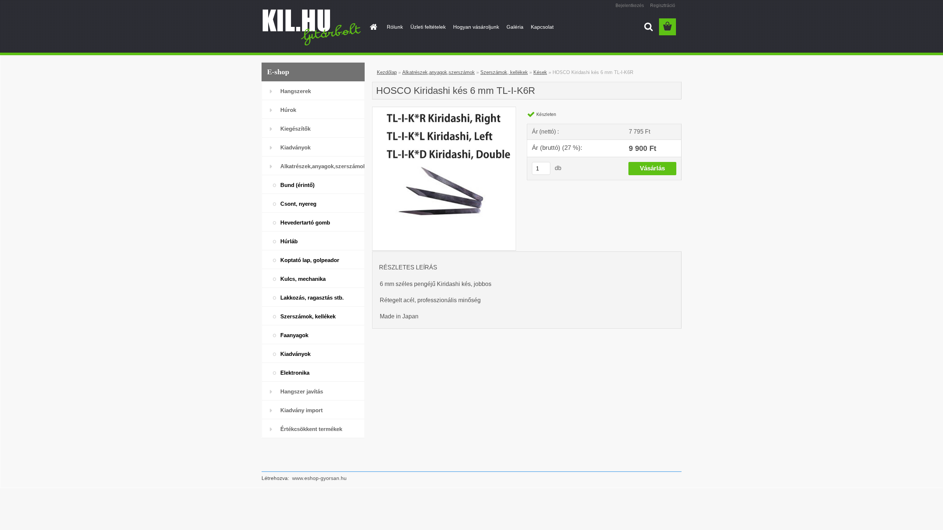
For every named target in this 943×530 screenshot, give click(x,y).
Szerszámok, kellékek (308, 316)
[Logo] (312, 27)
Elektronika (294, 373)
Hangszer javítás (301, 391)
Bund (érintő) (297, 185)
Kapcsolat (542, 27)
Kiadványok (295, 147)
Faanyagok (294, 335)
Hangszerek (295, 91)
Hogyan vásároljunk (476, 27)
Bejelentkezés (630, 5)
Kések (540, 72)
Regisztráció (662, 5)
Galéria (514, 27)
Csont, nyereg (298, 204)
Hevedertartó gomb (305, 222)
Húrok (288, 110)
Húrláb (289, 241)
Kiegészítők (295, 129)
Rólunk (395, 27)
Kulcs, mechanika (303, 279)
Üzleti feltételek (428, 27)
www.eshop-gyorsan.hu (319, 478)
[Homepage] (372, 26)
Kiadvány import (301, 410)
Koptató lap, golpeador (309, 260)
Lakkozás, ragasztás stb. (312, 297)
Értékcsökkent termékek (311, 429)
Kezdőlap (387, 72)
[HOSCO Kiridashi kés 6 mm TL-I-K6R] (444, 110)
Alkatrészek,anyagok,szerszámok (322, 166)
